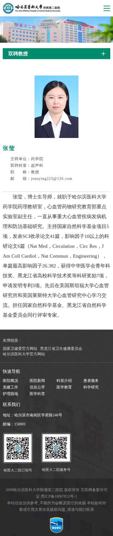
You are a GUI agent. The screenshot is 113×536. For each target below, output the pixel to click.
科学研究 (91, 387)
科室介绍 (64, 381)
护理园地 (10, 394)
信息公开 (37, 387)
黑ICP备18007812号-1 (59, 496)
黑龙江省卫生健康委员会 (61, 349)
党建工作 (10, 387)
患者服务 (91, 381)
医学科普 (37, 394)
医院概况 (10, 381)
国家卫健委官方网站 (20, 349)
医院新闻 (37, 381)
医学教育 (64, 387)
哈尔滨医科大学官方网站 (24, 354)
